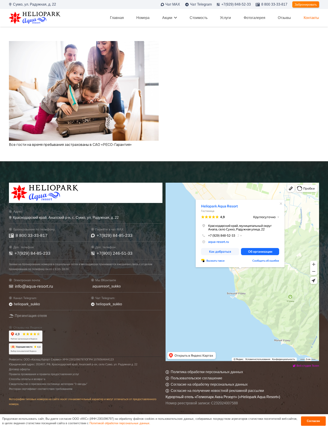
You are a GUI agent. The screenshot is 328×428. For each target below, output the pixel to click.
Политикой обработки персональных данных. (119, 423)
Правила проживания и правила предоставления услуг (44, 374)
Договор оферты (19, 369)
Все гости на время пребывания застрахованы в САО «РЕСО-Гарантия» (70, 144)
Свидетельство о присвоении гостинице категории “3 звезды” (48, 384)
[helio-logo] (34, 18)
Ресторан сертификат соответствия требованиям (40, 389)
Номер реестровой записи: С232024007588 (202, 403)
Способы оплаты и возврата (27, 379)
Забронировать (306, 4)
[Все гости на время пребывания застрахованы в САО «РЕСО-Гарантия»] (84, 44)
